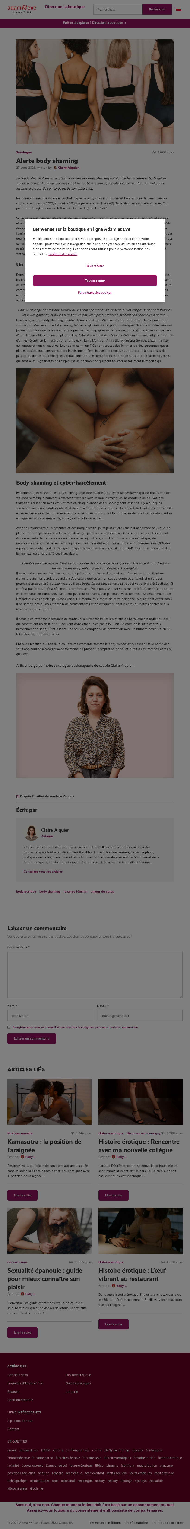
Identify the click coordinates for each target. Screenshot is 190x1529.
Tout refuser (95, 266)
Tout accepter (95, 280)
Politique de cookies (62, 254)
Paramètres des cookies (95, 292)
